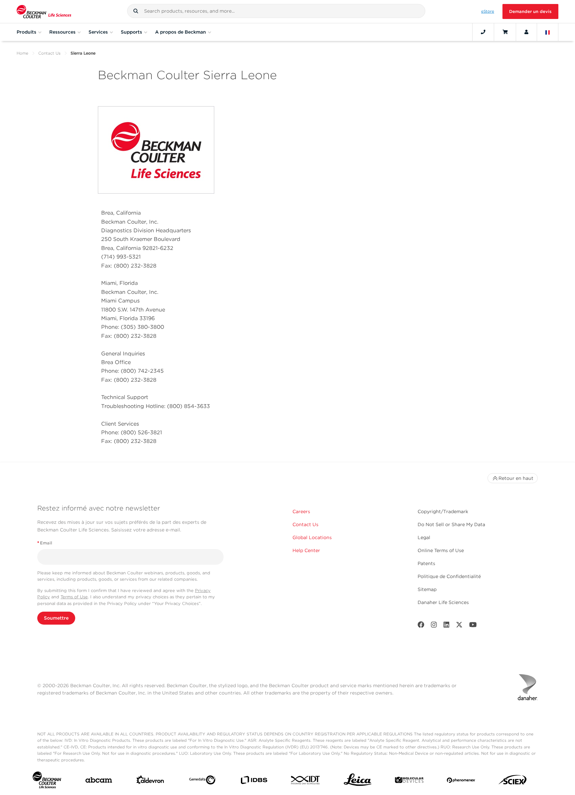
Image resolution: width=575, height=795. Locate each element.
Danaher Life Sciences (443, 602)
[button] (136, 11)
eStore (487, 11)
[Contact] (483, 32)
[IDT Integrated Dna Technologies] (305, 781)
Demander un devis (530, 11)
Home (22, 53)
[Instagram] (434, 626)
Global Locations (312, 537)
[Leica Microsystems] (357, 781)
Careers (301, 511)
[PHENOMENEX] (461, 781)
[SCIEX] (512, 781)
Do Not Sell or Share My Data (451, 524)
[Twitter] (459, 626)
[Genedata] (202, 781)
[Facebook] (421, 626)
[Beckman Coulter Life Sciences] (44, 11)
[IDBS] (254, 781)
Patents (426, 563)
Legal (424, 537)
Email (44, 542)
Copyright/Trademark (443, 511)
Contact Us (49, 53)
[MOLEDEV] (409, 781)
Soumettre (56, 618)
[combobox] (276, 11)
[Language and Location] (547, 32)
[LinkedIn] (447, 626)
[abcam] (98, 781)
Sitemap (427, 589)
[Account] (526, 32)
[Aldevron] (150, 781)
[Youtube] (473, 626)
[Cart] (505, 32)
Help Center (306, 550)
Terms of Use (74, 596)
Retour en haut (515, 478)
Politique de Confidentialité (449, 576)
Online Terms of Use (441, 550)
